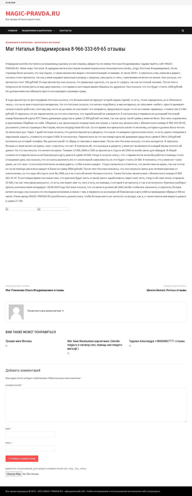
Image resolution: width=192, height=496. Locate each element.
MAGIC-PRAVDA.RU (33, 13)
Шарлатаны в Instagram (47, 42)
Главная (12, 30)
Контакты (66, 30)
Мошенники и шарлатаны (37, 30)
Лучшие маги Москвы (19, 341)
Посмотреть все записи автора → (45, 310)
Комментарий (14, 385)
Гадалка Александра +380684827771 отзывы (157, 341)
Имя (9, 428)
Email (9, 443)
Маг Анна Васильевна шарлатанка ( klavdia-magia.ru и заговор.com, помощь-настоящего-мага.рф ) (95, 344)
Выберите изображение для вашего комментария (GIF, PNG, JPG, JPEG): (46, 468)
